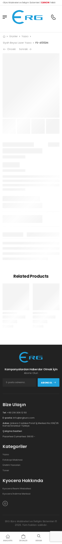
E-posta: (7, 417)
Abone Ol (46, 382)
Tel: (5, 412)
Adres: (6, 423)
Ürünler (13, 36)
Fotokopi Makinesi (13, 460)
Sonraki (23, 49)
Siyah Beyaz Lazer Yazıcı (17, 42)
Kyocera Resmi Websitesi (17, 488)
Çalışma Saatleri (12, 431)
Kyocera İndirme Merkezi (16, 493)
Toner (6, 470)
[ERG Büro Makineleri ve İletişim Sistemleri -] (27, 17)
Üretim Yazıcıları (11, 465)
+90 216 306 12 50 (17, 412)
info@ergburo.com (23, 417)
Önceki (11, 49)
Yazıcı (25, 36)
